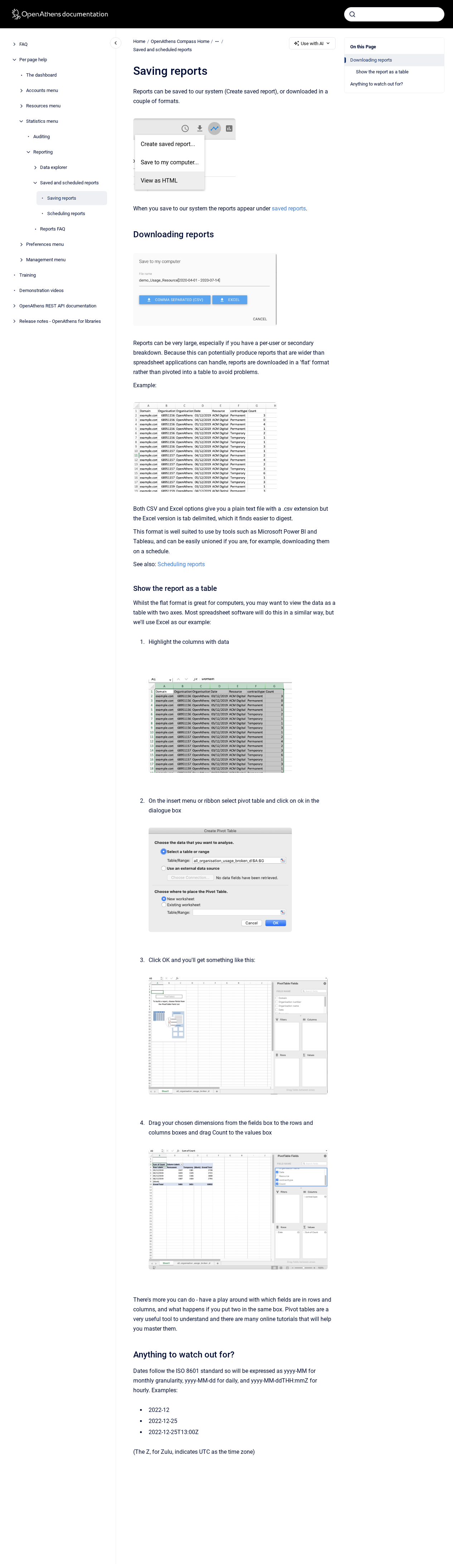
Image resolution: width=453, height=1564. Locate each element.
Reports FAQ (52, 229)
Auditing (41, 136)
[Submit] (352, 14)
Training (27, 275)
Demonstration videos (41, 290)
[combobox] (394, 14)
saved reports (289, 208)
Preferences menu (45, 244)
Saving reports (61, 198)
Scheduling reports (66, 213)
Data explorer (53, 167)
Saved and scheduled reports (69, 182)
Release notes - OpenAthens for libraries (60, 321)
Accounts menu (42, 90)
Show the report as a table (382, 71)
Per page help (33, 59)
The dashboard (41, 75)
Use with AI (312, 43)
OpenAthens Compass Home (180, 41)
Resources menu (43, 105)
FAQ (23, 44)
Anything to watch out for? (376, 84)
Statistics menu (42, 121)
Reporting (43, 152)
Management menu (46, 259)
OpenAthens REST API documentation (57, 306)
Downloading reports (371, 60)
